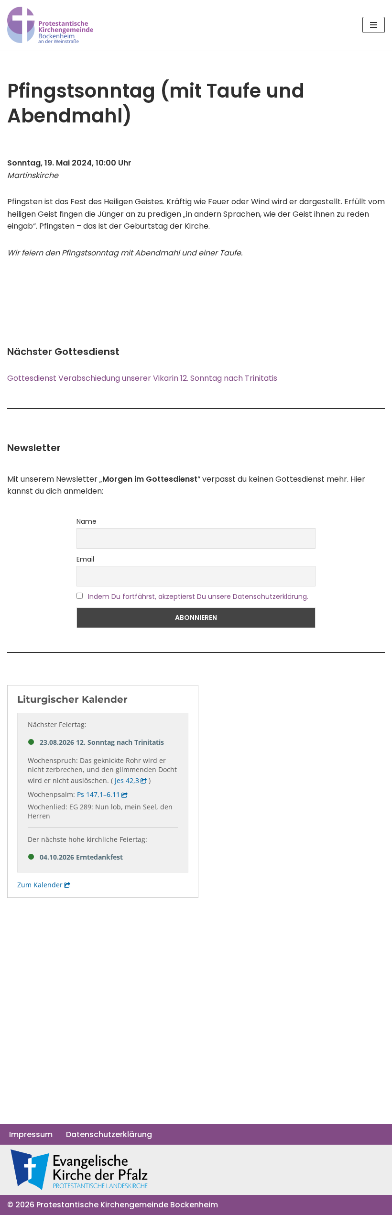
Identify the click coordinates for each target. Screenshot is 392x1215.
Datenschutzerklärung (109, 1134)
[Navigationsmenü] (373, 25)
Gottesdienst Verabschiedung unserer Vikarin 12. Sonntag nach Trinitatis (142, 378)
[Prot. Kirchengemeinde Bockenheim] (50, 25)
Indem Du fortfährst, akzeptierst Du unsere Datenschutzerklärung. (198, 596)
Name (86, 521)
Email (85, 559)
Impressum (31, 1134)
